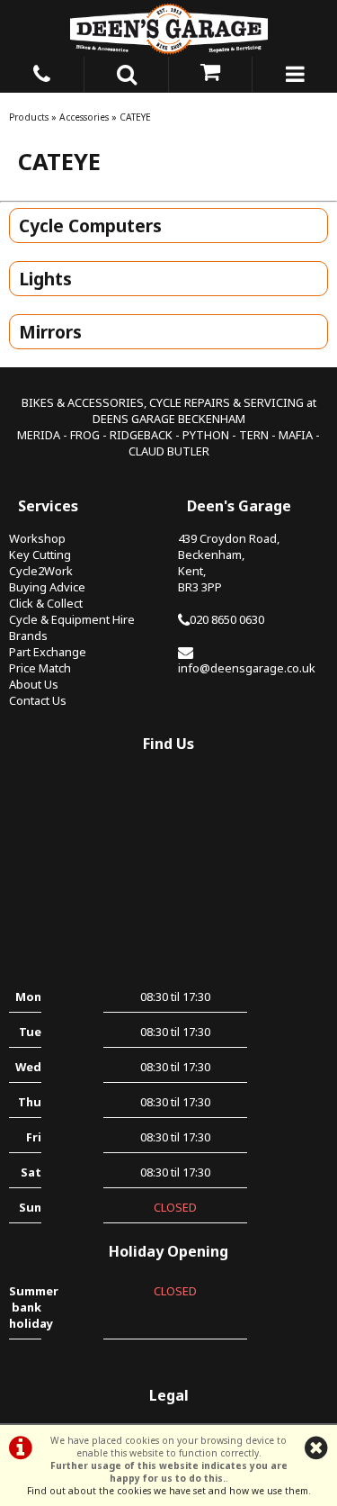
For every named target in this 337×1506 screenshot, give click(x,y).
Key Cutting (40, 554)
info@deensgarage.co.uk (246, 668)
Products (29, 117)
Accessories (84, 117)
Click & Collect (46, 603)
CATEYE (135, 117)
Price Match (40, 668)
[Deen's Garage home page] (168, 28)
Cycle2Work (41, 571)
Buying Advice (47, 587)
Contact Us (38, 700)
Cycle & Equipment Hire (72, 619)
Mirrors (50, 332)
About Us (33, 684)
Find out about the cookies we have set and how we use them (167, 1490)
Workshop (37, 538)
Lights (45, 278)
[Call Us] (42, 71)
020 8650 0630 (227, 619)
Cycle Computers (90, 225)
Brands (28, 635)
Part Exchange (47, 652)
